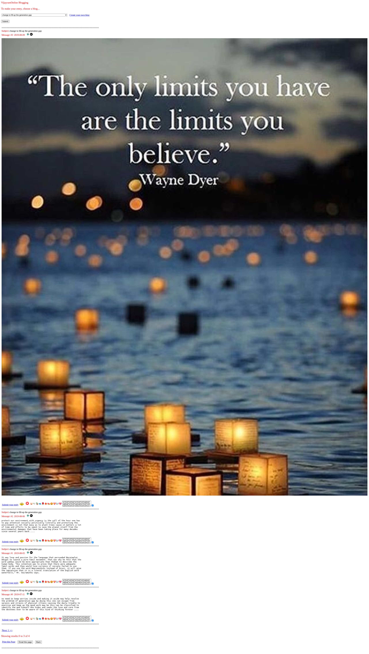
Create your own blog (79, 15)
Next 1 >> (7, 630)
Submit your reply (10, 505)
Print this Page (8, 642)
